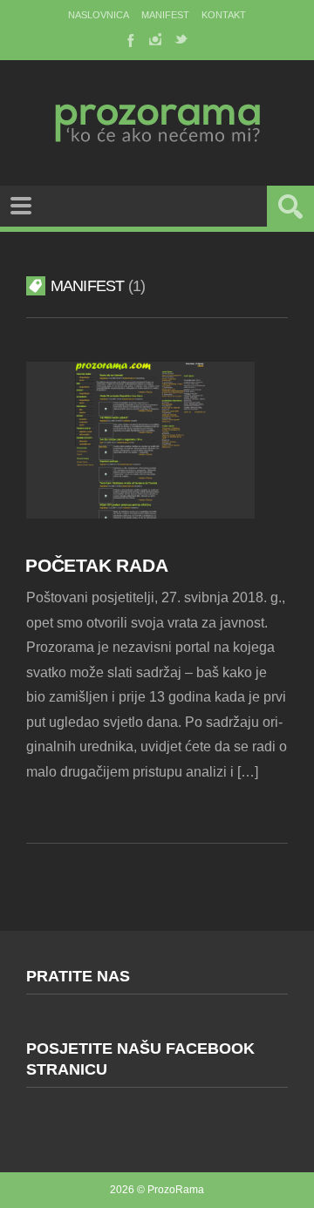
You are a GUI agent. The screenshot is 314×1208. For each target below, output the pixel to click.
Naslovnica (98, 15)
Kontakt (223, 15)
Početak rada (96, 565)
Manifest (165, 15)
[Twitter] (181, 39)
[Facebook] (129, 39)
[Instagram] (155, 39)
